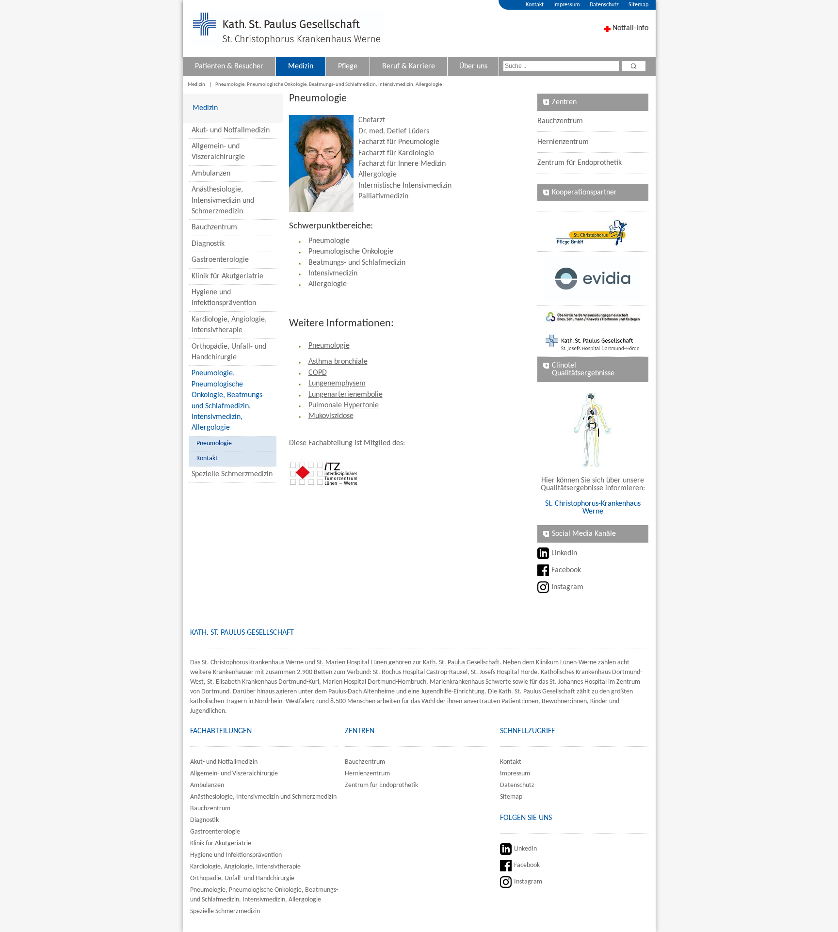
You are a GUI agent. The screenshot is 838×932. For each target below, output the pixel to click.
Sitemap (638, 5)
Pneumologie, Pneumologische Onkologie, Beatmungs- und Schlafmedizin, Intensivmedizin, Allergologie (328, 84)
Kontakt (535, 5)
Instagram (567, 587)
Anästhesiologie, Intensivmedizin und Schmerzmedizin (223, 200)
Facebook (566, 570)
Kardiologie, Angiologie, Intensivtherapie (229, 325)
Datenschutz (604, 5)
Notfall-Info (630, 28)
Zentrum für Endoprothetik (579, 163)
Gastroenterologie (220, 260)
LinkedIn (564, 553)
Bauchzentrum (214, 227)
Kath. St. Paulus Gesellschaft (461, 662)
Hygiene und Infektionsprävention (224, 298)
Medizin (300, 66)
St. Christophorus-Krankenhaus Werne (593, 507)
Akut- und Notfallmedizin (231, 130)
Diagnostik (208, 244)
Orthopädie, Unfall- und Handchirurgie (229, 352)
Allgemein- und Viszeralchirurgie (218, 152)
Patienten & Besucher (229, 66)
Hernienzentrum (563, 142)
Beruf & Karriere (408, 66)
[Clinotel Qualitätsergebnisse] (592, 429)
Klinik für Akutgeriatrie (227, 276)
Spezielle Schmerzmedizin (232, 474)
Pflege (347, 66)
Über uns (473, 66)
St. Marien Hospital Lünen (352, 662)
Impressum (566, 5)
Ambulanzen (211, 173)
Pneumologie (214, 443)
